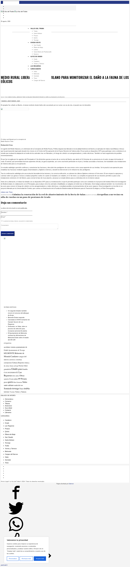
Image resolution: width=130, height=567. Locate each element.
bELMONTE (9, 353)
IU (17, 372)
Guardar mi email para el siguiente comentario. (18, 221)
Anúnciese (8, 406)
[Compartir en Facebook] (16, 499)
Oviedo (11, 379)
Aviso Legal (5, 481)
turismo (6, 391)
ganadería (7, 369)
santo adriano (9, 385)
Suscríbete (8, 408)
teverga (15, 388)
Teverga (7, 443)
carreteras (12, 360)
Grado (14, 368)
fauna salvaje (14, 366)
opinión (6, 379)
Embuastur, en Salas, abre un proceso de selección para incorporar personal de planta (17, 329)
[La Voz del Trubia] (14, 11)
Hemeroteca (9, 399)
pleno (16, 379)
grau (20, 369)
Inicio (2, 97)
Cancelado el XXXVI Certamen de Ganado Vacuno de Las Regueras (19, 322)
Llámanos (8, 412)
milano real (4, 192)
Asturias (13, 347)
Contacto (8, 410)
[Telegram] (6, 15)
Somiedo (8, 388)
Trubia (7, 446)
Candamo (14, 356)
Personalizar (13, 558)
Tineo (6, 97)
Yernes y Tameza (20, 392)
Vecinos (12, 392)
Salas (24, 381)
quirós (10, 381)
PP (19, 378)
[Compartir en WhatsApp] (16, 531)
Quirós (7, 431)
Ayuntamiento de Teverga (16, 350)
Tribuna (7, 403)
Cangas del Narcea (11, 454)
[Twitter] (67, 471)
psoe (5, 382)
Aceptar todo (40, 558)
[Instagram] (6, 9)
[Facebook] (6, 6)
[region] (26, 550)
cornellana (19, 360)
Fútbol (26, 366)
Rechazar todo (26, 558)
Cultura (14, 362)
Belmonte (8, 451)
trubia (27, 388)
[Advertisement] (65, 47)
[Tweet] (16, 515)
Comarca (8, 401)
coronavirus (8, 363)
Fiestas (21, 366)
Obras (22, 375)
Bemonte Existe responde (16, 317)
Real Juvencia (18, 382)
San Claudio (9, 437)
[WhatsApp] (6, 17)
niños (17, 376)
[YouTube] (6, 13)
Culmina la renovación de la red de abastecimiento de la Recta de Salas (48, 194)
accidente (7, 347)
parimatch (4, 565)
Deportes (21, 362)
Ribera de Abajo (10, 434)
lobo (13, 376)
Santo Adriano (9, 440)
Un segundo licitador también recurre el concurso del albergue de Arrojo (18, 313)
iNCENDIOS (12, 372)
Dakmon (71, 483)
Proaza (24, 378)
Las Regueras (9, 426)
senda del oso (18, 385)
